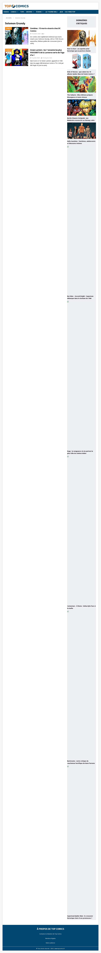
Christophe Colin (47, 58)
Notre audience (50, 943)
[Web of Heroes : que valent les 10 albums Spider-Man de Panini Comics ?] (81, 61)
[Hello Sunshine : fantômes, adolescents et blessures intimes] (81, 130)
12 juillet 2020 (36, 58)
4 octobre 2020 (36, 34)
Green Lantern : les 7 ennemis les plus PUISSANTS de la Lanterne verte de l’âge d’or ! (47, 52)
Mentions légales (50, 938)
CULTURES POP (70, 12)
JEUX (61, 12)
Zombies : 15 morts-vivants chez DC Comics (45, 29)
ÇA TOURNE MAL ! (51, 12)
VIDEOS (6, 12)
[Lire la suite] (43, 65)
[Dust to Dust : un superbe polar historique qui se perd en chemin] (81, 38)
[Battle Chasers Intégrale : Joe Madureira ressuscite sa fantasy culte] (81, 107)
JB (43, 34)
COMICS (13, 12)
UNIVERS (29, 12)
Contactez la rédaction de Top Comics (50, 934)
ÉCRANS (39, 12)
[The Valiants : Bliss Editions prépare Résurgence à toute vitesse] (81, 84)
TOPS (22, 12)
